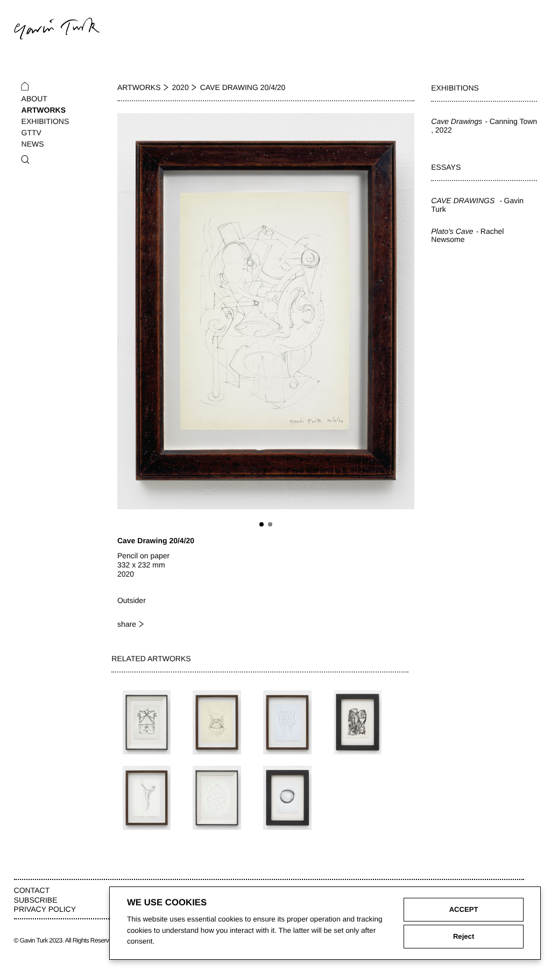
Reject (463, 936)
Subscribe (36, 900)
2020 (180, 87)
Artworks (44, 110)
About (34, 98)
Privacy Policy (45, 909)
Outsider (131, 600)
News (33, 144)
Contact (32, 890)
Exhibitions (45, 121)
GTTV (31, 132)
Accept (463, 909)
